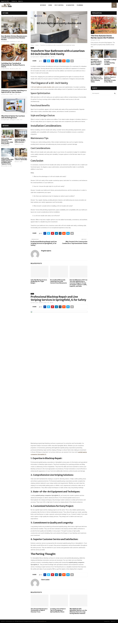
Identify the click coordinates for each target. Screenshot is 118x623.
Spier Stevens (6, 68)
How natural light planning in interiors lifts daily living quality (7, 141)
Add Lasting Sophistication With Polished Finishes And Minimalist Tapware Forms (7, 161)
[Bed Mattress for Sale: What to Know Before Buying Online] (97, 71)
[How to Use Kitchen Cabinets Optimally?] (21, 152)
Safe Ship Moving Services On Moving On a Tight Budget (39, 281)
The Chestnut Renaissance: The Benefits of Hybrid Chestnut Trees (39, 610)
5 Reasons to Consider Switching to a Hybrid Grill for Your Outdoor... (14, 91)
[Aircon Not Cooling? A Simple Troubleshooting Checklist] (110, 54)
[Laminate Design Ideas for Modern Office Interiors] (21, 133)
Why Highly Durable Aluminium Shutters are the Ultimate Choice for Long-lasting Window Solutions (78, 611)
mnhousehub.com (42, 621)
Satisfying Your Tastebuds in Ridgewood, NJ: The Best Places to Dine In (13, 65)
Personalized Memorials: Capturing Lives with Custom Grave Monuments (58, 281)
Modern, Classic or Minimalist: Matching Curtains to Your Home (110, 79)
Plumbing (80, 5)
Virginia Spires (35, 56)
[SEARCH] (115, 93)
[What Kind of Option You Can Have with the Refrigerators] (14, 105)
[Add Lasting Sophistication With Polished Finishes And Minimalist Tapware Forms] (7, 152)
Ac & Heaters (70, 5)
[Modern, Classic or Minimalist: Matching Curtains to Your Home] (110, 71)
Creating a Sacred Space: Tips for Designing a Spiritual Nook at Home (58, 610)
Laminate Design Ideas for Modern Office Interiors (20, 141)
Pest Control (59, 5)
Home (50, 5)
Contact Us (14, 1)
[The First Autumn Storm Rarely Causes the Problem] (104, 25)
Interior (43, 5)
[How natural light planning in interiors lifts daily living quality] (7, 133)
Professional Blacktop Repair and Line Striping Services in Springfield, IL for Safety (44, 243)
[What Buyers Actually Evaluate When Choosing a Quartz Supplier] (97, 54)
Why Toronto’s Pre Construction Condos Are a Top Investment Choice (74, 242)
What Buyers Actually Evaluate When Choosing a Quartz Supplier (96, 62)
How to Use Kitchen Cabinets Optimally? (21, 158)
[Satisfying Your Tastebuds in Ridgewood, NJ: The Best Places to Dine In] (14, 52)
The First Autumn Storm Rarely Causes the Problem (102, 37)
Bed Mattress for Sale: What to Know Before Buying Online (97, 79)
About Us (20, 1)
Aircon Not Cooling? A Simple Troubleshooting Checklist (110, 62)
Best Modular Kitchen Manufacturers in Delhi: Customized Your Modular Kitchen (14, 37)
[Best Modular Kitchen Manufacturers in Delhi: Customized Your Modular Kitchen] (14, 25)
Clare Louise (35, 302)
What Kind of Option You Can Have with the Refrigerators (13, 116)
